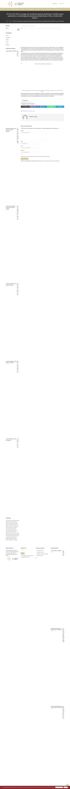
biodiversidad (16, 523)
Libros (22, 9)
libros (7, 535)
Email (22, 145)
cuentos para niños (9, 528)
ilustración (12, 534)
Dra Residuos (11, 530)
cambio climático (11, 524)
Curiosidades (8, 37)
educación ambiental (9, 532)
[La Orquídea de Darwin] (15, 4)
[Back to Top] (67, 785)
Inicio (8, 9)
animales (13, 521)
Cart (60, 3)
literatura (9, 535)
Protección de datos (40, 550)
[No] (68, 787)
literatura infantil (14, 535)
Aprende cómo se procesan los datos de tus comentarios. (48, 160)
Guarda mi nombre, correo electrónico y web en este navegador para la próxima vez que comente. (35, 156)
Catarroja (16, 524)
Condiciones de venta (40, 552)
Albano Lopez (33, 116)
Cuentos (7, 35)
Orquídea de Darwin (11, 537)
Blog (43, 9)
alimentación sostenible (12, 520)
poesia (15, 537)
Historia (7, 41)
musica (18, 535)
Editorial (7, 39)
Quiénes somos (15, 9)
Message (22, 130)
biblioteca (11, 523)
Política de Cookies (40, 555)
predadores (8, 538)
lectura (15, 534)
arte (9, 523)
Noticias (38, 9)
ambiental (17, 520)
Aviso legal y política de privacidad (42, 553)
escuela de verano (16, 532)
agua (6, 520)
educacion (7, 531)
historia (8, 534)
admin (26, 26)
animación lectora (9, 521)
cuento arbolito (8, 527)
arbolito (7, 523)
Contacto (49, 9)
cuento (17, 525)
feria (6, 534)
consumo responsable (12, 525)
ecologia (15, 530)
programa (11, 538)
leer (17, 534)
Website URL (22, 150)
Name (22, 141)
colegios (7, 525)
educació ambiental (12, 531)
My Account (55, 3)
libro (18, 534)
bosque (7, 524)
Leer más (65, 787)
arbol (16, 521)
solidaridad (10, 539)
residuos (7, 539)
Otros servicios (29, 9)
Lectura (7, 43)
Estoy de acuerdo (59, 787)
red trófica (15, 538)
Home (7, 21)
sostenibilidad (15, 539)
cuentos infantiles (14, 527)
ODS (6, 537)
